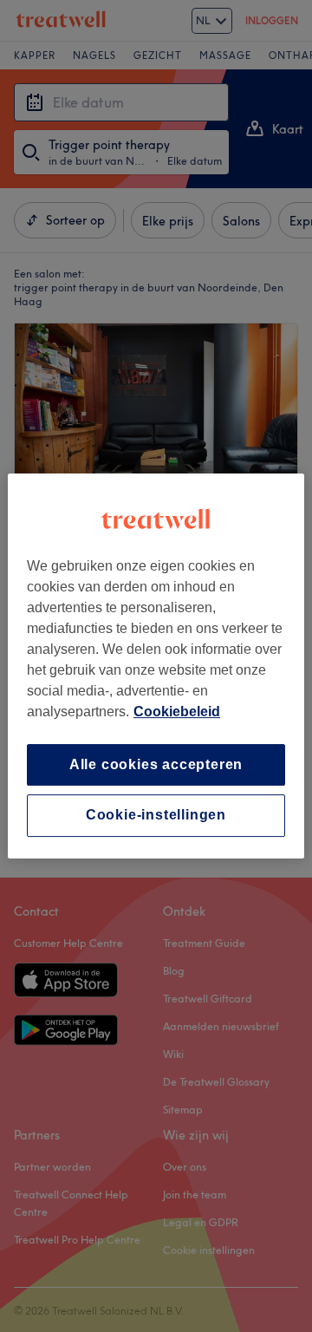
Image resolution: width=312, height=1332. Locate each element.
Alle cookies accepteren (156, 764)
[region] (156, 666)
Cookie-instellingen (156, 815)
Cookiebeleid (176, 711)
